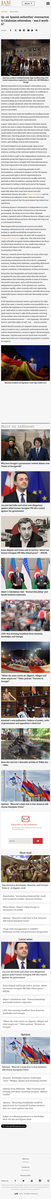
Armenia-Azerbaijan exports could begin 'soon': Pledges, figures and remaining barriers (25, 1079)
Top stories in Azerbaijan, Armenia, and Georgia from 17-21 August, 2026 (25, 886)
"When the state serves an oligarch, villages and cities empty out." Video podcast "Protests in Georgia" (23, 678)
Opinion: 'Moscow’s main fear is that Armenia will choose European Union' (24, 805)
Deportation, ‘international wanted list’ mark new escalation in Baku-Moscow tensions (24, 897)
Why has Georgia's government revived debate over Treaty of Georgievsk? (25, 464)
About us (25, 1159)
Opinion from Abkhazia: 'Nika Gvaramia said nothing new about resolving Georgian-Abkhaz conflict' (25, 1092)
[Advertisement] (25, 403)
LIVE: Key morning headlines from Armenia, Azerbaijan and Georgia (22, 635)
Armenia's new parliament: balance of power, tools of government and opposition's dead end (25, 721)
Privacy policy (25, 1175)
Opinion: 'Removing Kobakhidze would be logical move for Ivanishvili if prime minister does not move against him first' (23, 1105)
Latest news (25, 939)
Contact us (25, 1167)
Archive (5, 12)
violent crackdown (34, 194)
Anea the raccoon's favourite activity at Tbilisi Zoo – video (24, 763)
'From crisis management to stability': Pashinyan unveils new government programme (25, 930)
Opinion (25, 1034)
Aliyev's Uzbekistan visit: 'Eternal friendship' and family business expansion (24, 593)
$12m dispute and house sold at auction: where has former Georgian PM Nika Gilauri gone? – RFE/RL (25, 551)
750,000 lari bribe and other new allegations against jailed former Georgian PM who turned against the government (23, 508)
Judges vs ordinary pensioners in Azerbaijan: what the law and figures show (24, 1117)
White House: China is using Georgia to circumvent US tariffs (21, 908)
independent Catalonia (10, 238)
